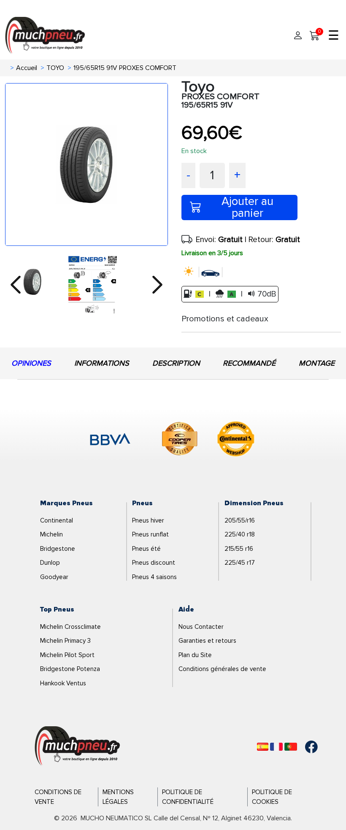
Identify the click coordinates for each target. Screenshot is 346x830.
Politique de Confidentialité (188, 797)
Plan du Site (195, 655)
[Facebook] (305, 747)
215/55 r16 (238, 548)
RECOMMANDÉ (249, 363)
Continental (56, 520)
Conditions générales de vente (222, 669)
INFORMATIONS (101, 363)
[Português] (290, 747)
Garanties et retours (207, 640)
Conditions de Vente (58, 797)
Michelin (51, 534)
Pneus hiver (148, 520)
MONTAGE (317, 363)
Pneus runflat (150, 534)
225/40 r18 (239, 534)
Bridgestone (57, 548)
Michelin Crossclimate (70, 627)
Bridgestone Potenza (70, 669)
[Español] (262, 747)
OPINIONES (31, 363)
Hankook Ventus (63, 683)
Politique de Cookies (272, 797)
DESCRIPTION (176, 363)
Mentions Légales (118, 797)
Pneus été (146, 548)
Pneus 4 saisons (154, 577)
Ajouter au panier (247, 207)
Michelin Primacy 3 (65, 640)
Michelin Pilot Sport (67, 655)
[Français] (276, 747)
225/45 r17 (239, 562)
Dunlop (50, 562)
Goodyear (54, 577)
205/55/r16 (239, 520)
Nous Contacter (201, 627)
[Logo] (77, 746)
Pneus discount (153, 562)
